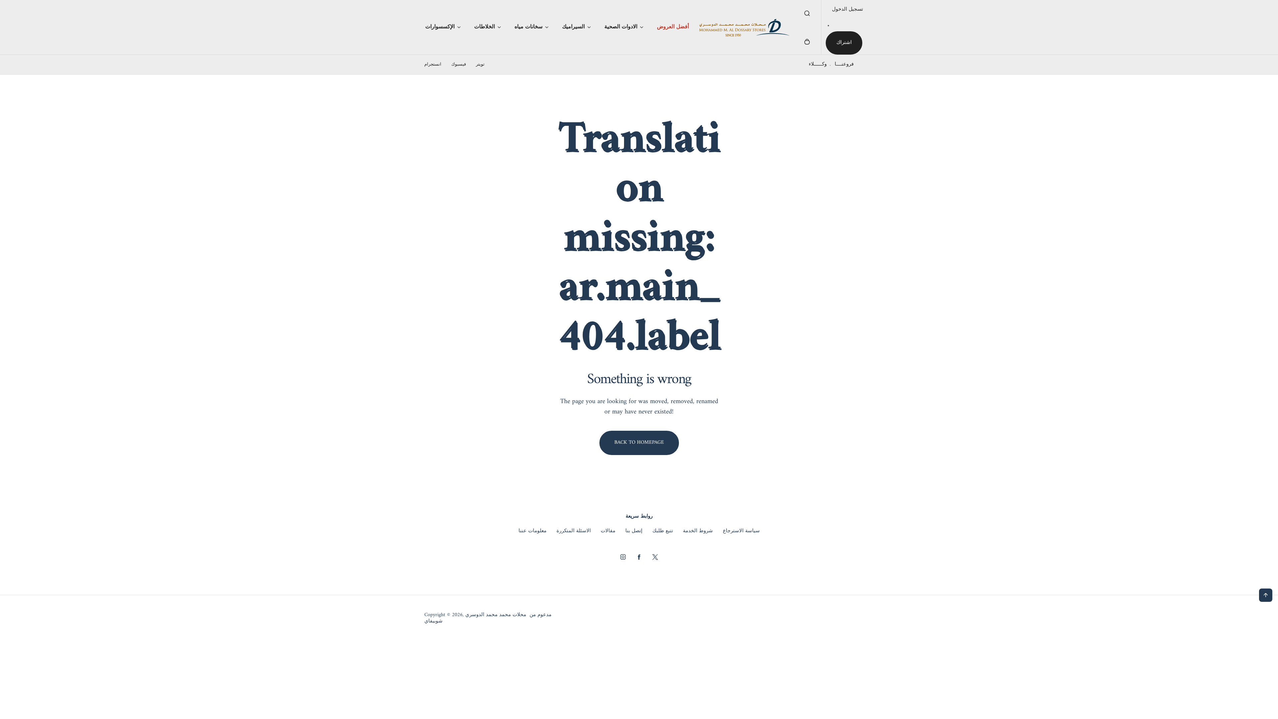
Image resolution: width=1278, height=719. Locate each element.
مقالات (608, 531)
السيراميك (573, 27)
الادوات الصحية (620, 27)
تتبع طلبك (662, 531)
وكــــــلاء (818, 64)
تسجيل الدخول (847, 9)
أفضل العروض (673, 27)
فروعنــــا (844, 64)
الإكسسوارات (440, 27)
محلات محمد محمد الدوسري (495, 615)
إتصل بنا (633, 531)
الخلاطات (484, 27)
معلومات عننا (532, 531)
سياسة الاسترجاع (741, 531)
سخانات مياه (528, 27)
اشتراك (844, 42)
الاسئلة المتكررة (573, 531)
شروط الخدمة (698, 531)
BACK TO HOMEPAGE (639, 442)
